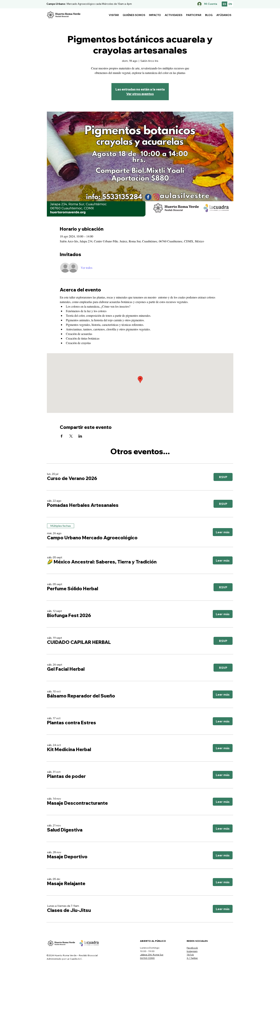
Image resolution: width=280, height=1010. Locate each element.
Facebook (192, 947)
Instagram (192, 951)
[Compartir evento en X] (71, 436)
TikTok (190, 954)
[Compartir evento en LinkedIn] (80, 436)
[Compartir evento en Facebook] (61, 436)
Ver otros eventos (140, 94)
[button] (114, 15)
